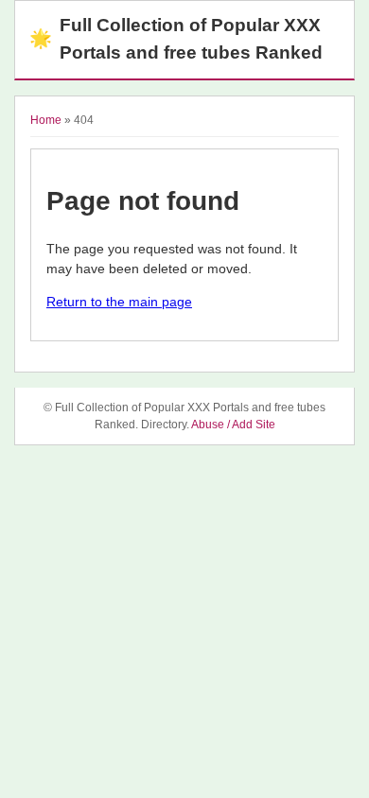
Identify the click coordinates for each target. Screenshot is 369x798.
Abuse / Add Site (233, 424)
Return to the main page (119, 301)
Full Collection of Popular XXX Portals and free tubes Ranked (176, 38)
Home (46, 120)
